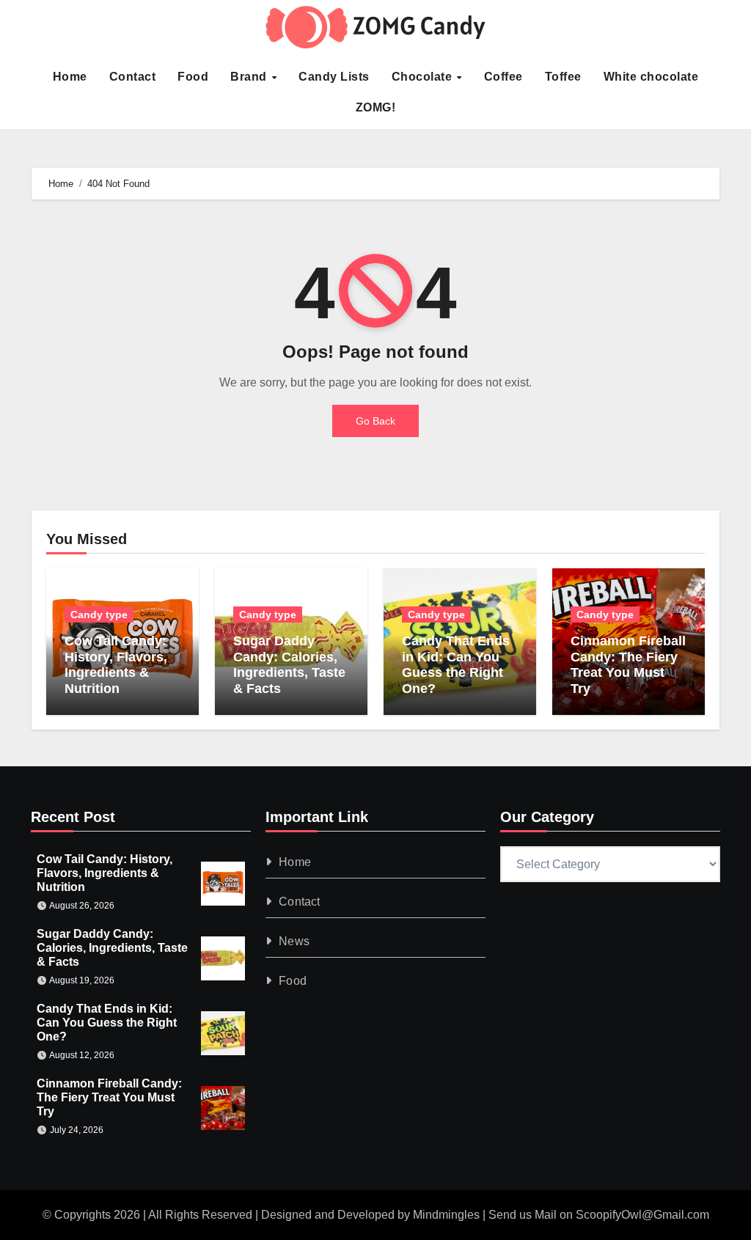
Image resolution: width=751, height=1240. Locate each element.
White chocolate (651, 76)
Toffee (563, 76)
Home (70, 76)
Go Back (375, 421)
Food (192, 76)
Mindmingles (446, 1214)
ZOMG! (376, 107)
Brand (250, 76)
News (294, 941)
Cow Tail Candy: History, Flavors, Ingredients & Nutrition (116, 665)
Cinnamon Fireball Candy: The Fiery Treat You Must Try (628, 665)
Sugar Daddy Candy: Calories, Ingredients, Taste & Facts (289, 665)
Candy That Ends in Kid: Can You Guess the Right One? (456, 665)
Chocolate (423, 76)
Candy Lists (334, 76)
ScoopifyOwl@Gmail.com (642, 1214)
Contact (132, 76)
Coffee (503, 76)
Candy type (99, 614)
